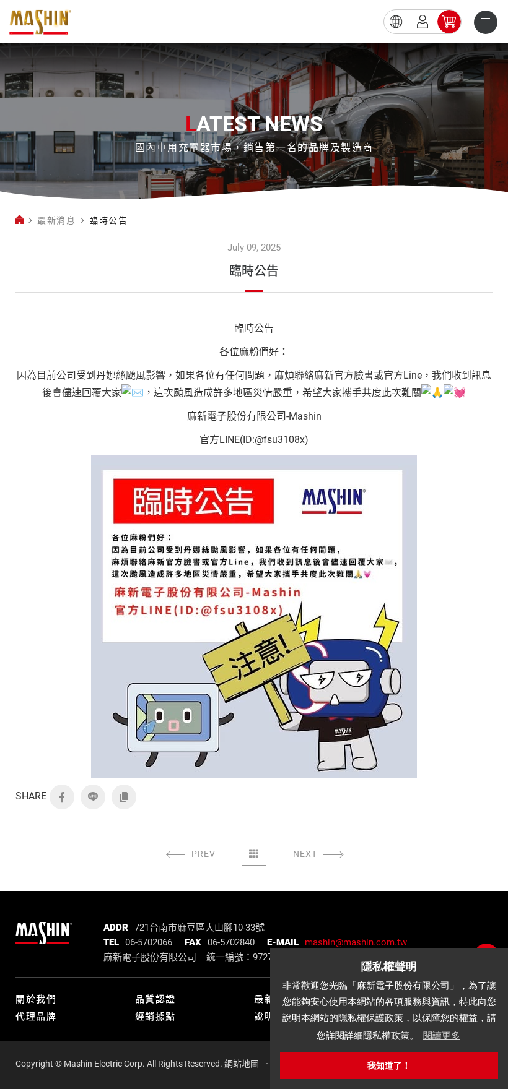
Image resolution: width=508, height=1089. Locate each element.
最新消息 (56, 220)
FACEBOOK (62, 797)
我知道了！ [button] (389, 1065)
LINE (93, 797)
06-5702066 (148, 942)
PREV (203, 854)
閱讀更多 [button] (441, 1035)
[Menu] (485, 22)
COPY (124, 797)
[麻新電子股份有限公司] (43, 929)
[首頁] (19, 220)
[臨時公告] (40, 22)
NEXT (305, 854)
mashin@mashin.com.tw (356, 942)
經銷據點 (155, 1016)
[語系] (396, 21)
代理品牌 (35, 1016)
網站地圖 (241, 1064)
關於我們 (35, 999)
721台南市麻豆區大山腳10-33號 (199, 927)
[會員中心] (422, 21)
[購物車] (449, 21)
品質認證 (155, 999)
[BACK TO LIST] (254, 853)
